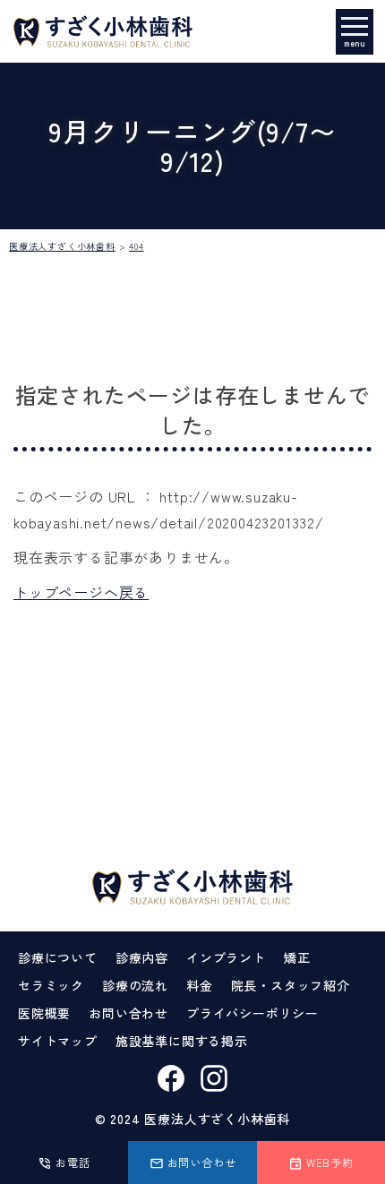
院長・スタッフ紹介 (290, 985)
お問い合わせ (128, 1013)
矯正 (297, 957)
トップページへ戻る (81, 592)
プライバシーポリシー (252, 1013)
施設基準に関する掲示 (182, 1041)
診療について (58, 957)
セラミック (51, 985)
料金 (199, 985)
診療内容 (142, 957)
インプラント (226, 957)
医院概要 (44, 1013)
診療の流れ (135, 985)
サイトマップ (58, 1041)
